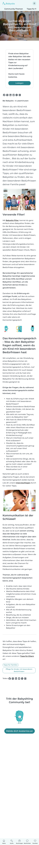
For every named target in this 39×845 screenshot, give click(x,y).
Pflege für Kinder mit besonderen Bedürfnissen (19, 670)
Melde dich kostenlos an (19, 731)
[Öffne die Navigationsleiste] (34, 3)
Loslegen (19, 83)
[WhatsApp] (19, 95)
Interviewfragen (23, 483)
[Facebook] (4, 95)
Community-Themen (13, 9)
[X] (7, 95)
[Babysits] (9, 3)
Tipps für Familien (11, 665)
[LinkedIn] (10, 95)
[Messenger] (16, 95)
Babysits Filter (12, 220)
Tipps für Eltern (27, 656)
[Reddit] (13, 95)
